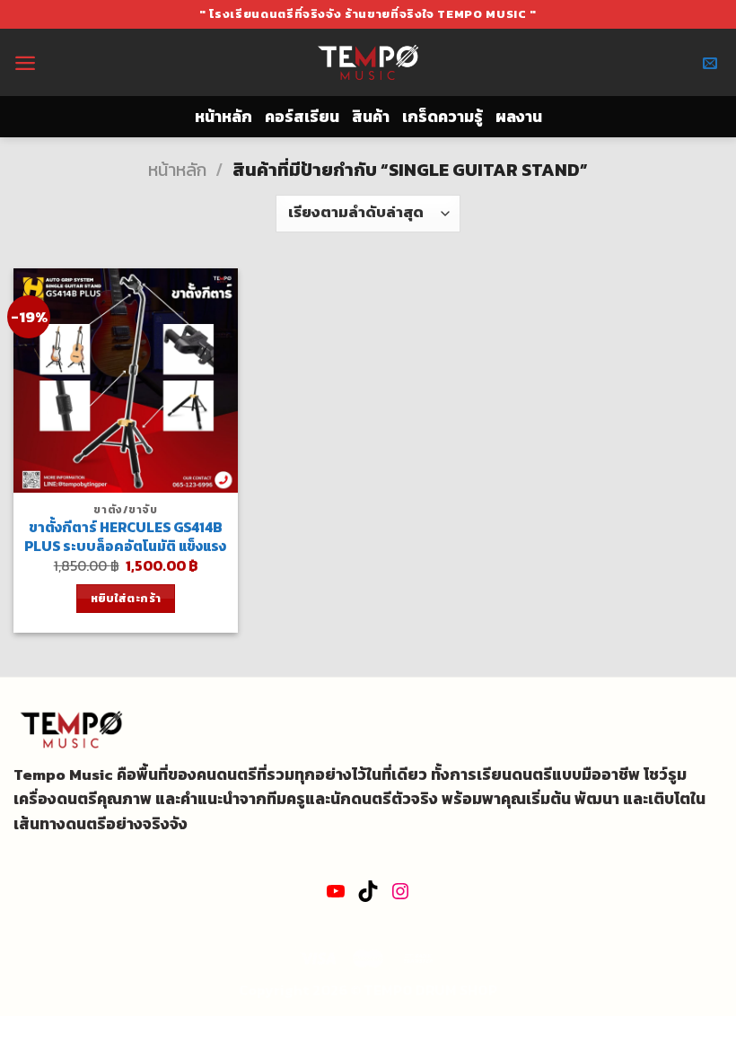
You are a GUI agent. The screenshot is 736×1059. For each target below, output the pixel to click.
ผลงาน (518, 116)
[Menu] (25, 62)
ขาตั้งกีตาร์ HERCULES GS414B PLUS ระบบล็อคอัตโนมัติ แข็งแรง (125, 537)
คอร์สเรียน (302, 116)
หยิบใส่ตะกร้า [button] (126, 598)
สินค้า (371, 116)
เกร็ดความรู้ (442, 116)
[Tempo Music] (368, 63)
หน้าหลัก (223, 116)
